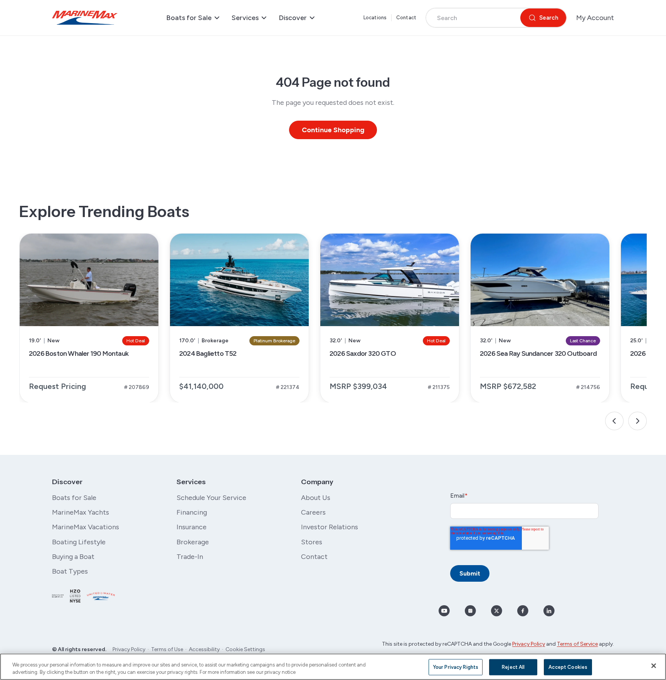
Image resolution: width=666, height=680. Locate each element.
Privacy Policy (129, 649)
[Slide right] (637, 421)
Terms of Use (167, 649)
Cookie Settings (245, 649)
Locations (375, 17)
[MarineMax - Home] (85, 18)
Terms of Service (577, 644)
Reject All (513, 667)
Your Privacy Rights (455, 667)
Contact (406, 17)
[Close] (653, 665)
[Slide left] (614, 421)
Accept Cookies (567, 667)
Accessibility (204, 649)
